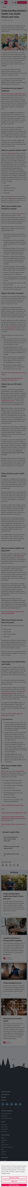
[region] (14, 1174)
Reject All (14, 1181)
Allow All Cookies (14, 1185)
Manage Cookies (14, 1177)
